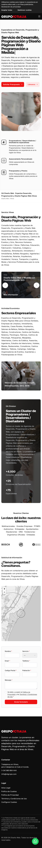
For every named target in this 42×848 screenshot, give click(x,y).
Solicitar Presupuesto (11, 84)
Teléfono (26, 661)
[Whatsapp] (35, 841)
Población (26, 670)
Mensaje (8, 680)
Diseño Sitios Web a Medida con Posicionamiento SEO (19, 279)
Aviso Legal (5, 788)
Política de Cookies (9, 791)
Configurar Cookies (9, 802)
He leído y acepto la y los (22, 694)
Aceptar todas (6, 10)
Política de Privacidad (10, 795)
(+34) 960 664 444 (9, 770)
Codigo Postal (11, 670)
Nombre (8, 651)
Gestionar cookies (25, 10)
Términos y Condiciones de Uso (14, 799)
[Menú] (39, 16)
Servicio (26, 651)
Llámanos (31, 84)
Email (7, 661)
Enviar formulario (21, 702)
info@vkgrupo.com (8, 774)
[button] (36, 285)
